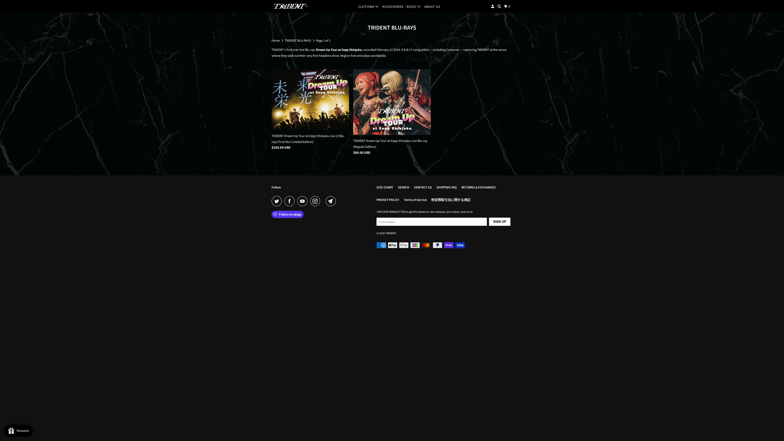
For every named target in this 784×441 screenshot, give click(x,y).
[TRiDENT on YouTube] (303, 201)
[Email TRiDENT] (332, 201)
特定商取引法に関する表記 (451, 200)
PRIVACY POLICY (387, 200)
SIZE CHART (384, 187)
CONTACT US (423, 187)
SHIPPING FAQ (447, 187)
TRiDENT (390, 233)
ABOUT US (432, 6)
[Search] (499, 6)
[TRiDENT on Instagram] (316, 201)
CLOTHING (366, 6)
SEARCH (403, 187)
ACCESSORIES (393, 6)
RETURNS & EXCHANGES (478, 187)
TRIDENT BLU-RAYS (298, 40)
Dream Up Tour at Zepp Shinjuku (339, 50)
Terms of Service (415, 200)
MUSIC (411, 6)
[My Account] (493, 6)
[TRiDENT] (290, 6)
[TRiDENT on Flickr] (324, 201)
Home (276, 40)
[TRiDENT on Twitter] (278, 201)
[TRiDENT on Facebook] (290, 201)
